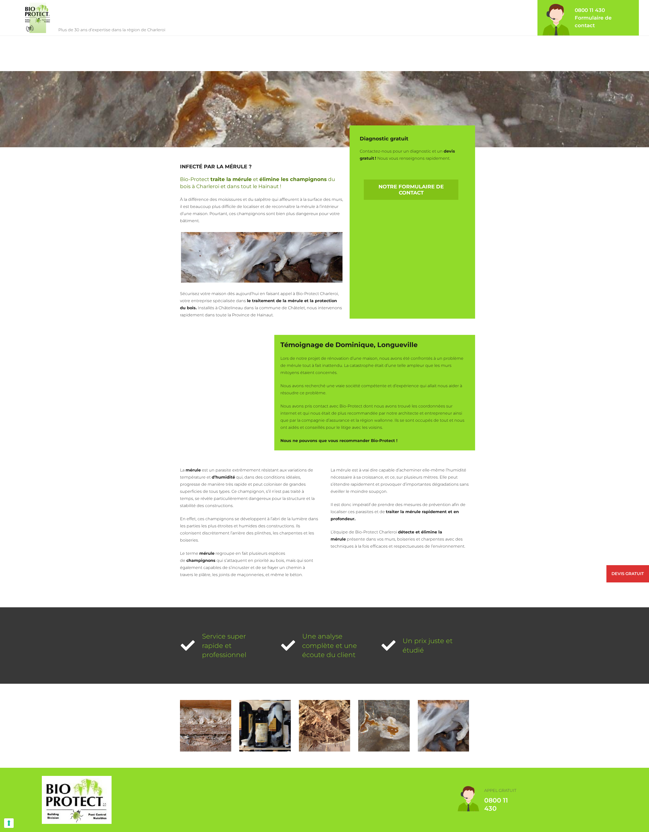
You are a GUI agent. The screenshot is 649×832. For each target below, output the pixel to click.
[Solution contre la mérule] (383, 725)
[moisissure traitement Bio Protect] (265, 725)
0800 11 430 (590, 10)
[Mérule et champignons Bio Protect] (324, 725)
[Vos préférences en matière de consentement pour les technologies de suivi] (9, 823)
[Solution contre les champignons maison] (443, 725)
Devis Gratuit (627, 573)
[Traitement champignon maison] (205, 725)
